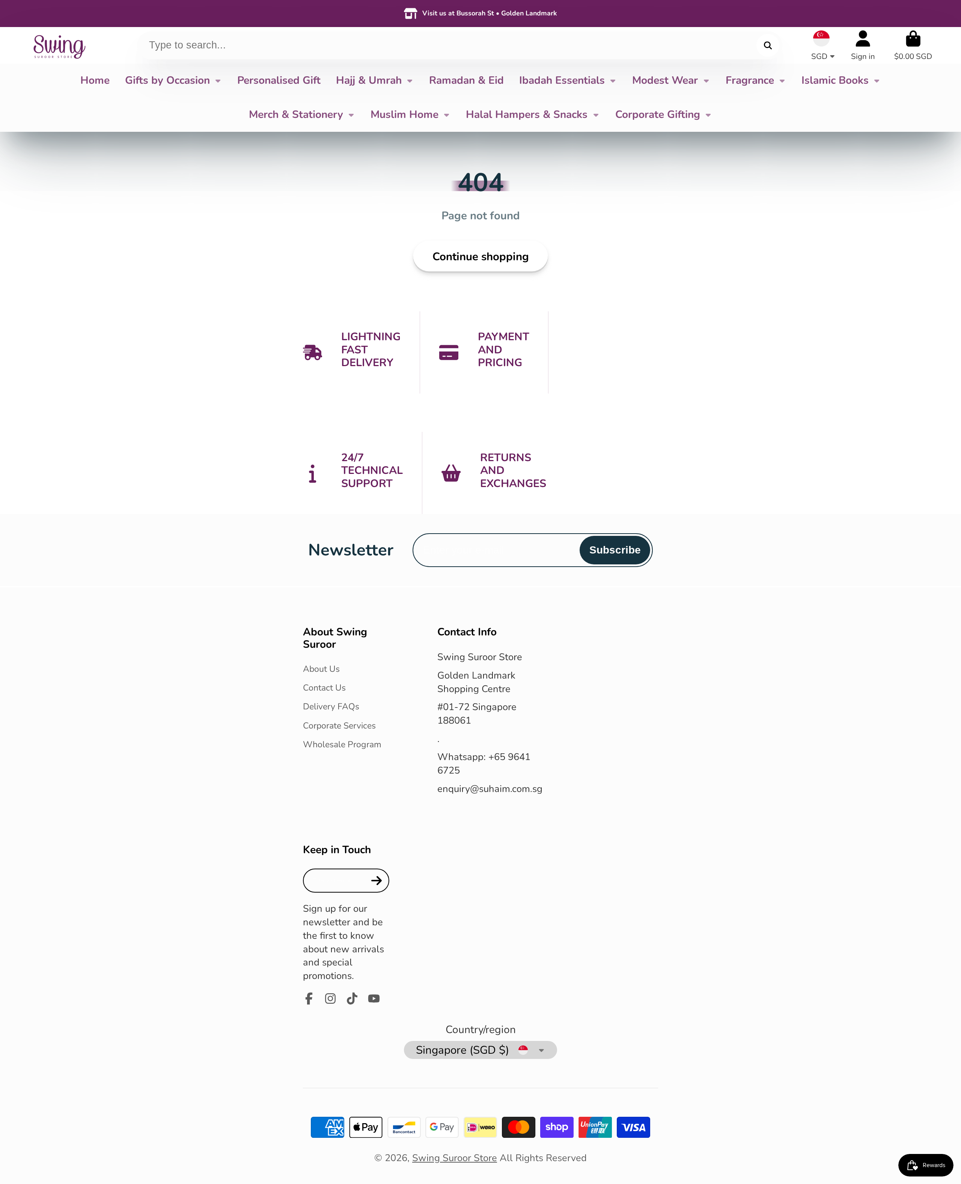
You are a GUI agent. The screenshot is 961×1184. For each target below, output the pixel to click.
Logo (59, 45)
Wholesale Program (342, 744)
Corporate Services (339, 726)
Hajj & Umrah (369, 80)
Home (95, 80)
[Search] (767, 45)
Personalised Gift (279, 80)
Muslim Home (404, 114)
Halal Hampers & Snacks (526, 114)
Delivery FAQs (331, 706)
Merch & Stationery (296, 114)
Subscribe (615, 550)
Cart (913, 45)
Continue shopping (480, 256)
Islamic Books (835, 80)
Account (863, 45)
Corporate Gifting (657, 114)
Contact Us (324, 688)
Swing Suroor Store (454, 1157)
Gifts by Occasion (167, 80)
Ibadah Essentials (562, 80)
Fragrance (750, 80)
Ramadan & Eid (466, 80)
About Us (321, 669)
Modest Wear (665, 80)
